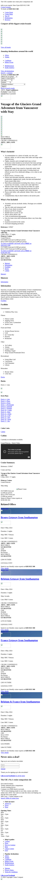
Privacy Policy (9, 870)
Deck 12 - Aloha (6, 414)
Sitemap (7, 868)
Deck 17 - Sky (5, 421)
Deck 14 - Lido (5, 416)
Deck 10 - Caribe (6, 410)
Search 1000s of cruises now (10, 798)
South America (9, 67)
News (6, 805)
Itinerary (7, 263)
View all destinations (7, 71)
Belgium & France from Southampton (20, 701)
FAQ (6, 850)
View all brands (6, 47)
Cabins (7, 270)
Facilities (7, 267)
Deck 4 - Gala (5, 399)
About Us (8, 803)
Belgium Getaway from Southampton (20, 579)
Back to (8, 88)
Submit (3, 769)
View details (5, 568)
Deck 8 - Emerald (6, 406)
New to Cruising (10, 845)
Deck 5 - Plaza (5, 401)
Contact (7, 841)
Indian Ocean (9, 62)
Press (6, 807)
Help (6, 847)
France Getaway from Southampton (19, 640)
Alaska (7, 57)
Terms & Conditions (11, 872)
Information (8, 265)
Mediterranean (9, 66)
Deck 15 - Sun (5, 417)
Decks (7, 269)
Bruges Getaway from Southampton (19, 517)
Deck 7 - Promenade (7, 405)
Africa (7, 55)
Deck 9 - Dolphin (6, 408)
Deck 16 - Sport (6, 419)
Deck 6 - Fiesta (5, 403)
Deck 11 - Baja (5, 412)
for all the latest (13, 776)
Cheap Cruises (9, 849)
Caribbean (8, 60)
